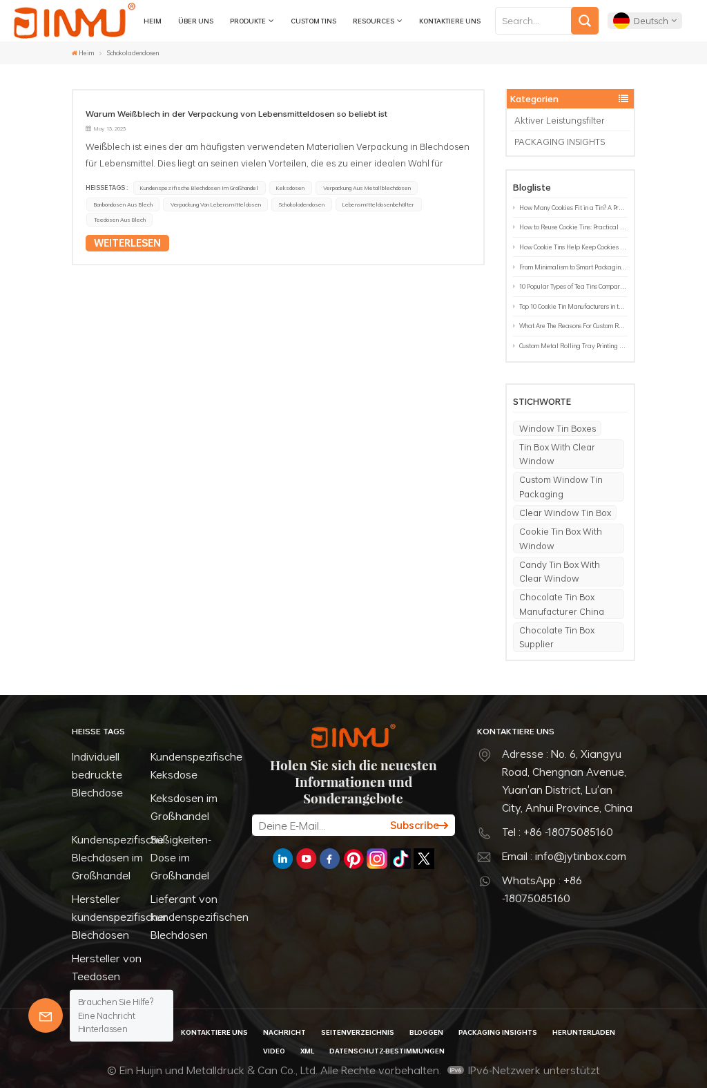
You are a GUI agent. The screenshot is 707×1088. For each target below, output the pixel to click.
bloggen (426, 1032)
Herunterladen (583, 1032)
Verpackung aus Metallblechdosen (367, 188)
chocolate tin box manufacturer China (561, 604)
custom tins (313, 21)
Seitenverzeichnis (357, 1032)
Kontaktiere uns (450, 21)
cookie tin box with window (560, 538)
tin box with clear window (557, 454)
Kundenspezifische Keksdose (196, 765)
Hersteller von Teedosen (107, 967)
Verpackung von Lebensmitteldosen (216, 204)
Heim (153, 21)
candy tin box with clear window (559, 571)
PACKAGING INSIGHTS (559, 142)
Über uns (195, 21)
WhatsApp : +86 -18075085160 (542, 889)
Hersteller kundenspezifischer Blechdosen (120, 916)
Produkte (248, 21)
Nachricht (284, 1032)
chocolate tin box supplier (556, 637)
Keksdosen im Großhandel (184, 807)
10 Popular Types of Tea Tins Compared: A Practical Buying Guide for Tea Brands (573, 286)
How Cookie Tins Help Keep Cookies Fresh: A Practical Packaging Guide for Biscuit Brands (573, 246)
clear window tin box (565, 512)
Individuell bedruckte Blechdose (97, 774)
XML (307, 1051)
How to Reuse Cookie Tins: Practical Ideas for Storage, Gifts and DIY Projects (573, 226)
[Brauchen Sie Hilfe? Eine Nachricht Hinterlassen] (45, 1015)
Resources (373, 21)
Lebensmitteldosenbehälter (378, 204)
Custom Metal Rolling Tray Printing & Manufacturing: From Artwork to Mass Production (573, 345)
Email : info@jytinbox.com (564, 856)
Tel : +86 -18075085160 (557, 831)
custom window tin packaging (561, 486)
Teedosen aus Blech (120, 220)
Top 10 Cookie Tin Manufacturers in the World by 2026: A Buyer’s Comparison (573, 306)
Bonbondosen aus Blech (123, 204)
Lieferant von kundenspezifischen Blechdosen (200, 916)
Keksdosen (290, 188)
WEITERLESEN (127, 243)
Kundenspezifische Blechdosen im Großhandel (199, 188)
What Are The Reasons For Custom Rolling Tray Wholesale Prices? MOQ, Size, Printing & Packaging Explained (573, 325)
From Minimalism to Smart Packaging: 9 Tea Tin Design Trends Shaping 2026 (573, 267)
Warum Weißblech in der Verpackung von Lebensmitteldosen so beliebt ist (236, 113)
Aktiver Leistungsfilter (559, 120)
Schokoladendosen (302, 204)
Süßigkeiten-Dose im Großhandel (181, 857)
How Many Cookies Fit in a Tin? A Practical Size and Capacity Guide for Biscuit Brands (573, 207)
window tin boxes (557, 428)
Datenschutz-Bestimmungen (387, 1051)
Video (274, 1051)
